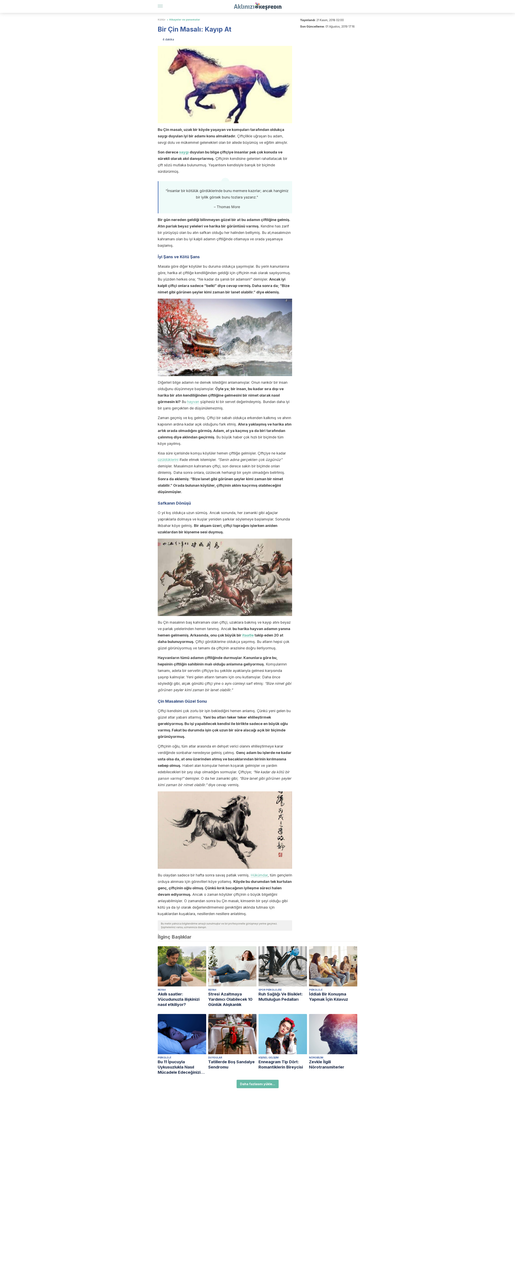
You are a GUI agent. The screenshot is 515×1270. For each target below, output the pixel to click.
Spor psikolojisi (270, 989)
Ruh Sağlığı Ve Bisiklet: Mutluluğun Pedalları (281, 997)
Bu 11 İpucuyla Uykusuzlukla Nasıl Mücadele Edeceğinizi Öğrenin (179, 1067)
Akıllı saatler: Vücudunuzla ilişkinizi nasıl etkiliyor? (179, 999)
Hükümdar (259, 875)
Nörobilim (316, 1057)
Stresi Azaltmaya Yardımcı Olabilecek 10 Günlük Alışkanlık (230, 999)
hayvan (193, 402)
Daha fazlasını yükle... (257, 1084)
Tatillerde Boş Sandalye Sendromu (231, 1064)
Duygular (215, 1057)
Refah (162, 989)
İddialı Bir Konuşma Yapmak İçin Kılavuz (328, 997)
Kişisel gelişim (269, 1057)
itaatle (248, 635)
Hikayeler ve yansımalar (184, 19)
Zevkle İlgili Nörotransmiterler (326, 1064)
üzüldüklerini (168, 460)
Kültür (162, 19)
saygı (184, 152)
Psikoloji (315, 989)
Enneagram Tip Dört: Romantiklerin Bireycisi (281, 1064)
